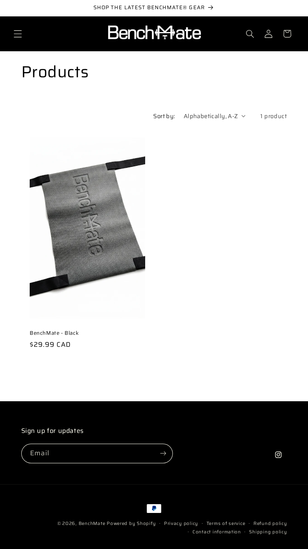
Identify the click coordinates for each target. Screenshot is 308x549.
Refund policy (270, 523)
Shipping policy (268, 531)
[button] (17, 33)
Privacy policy (181, 523)
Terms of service (226, 523)
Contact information (216, 531)
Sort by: (164, 116)
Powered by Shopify (131, 523)
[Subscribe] (163, 453)
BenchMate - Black (54, 333)
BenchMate (92, 523)
